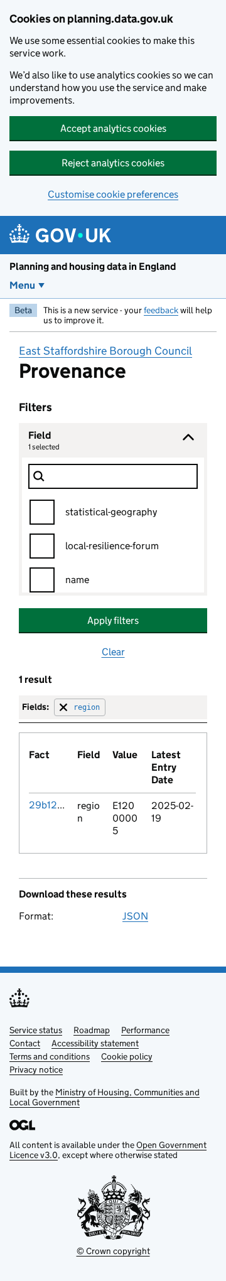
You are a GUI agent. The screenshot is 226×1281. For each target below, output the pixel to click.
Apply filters (113, 620)
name (77, 580)
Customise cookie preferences (113, 194)
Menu (22, 285)
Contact (24, 1043)
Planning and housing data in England (92, 266)
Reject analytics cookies (113, 163)
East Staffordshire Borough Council (105, 351)
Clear (113, 652)
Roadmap (91, 1030)
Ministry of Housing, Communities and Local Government (104, 1097)
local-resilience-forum (112, 546)
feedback (161, 310)
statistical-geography (111, 512)
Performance (145, 1030)
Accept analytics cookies (113, 128)
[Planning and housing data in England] (62, 235)
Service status (35, 1030)
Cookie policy (127, 1056)
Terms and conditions (49, 1056)
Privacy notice (36, 1069)
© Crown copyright (113, 1251)
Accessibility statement (95, 1043)
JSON (135, 916)
